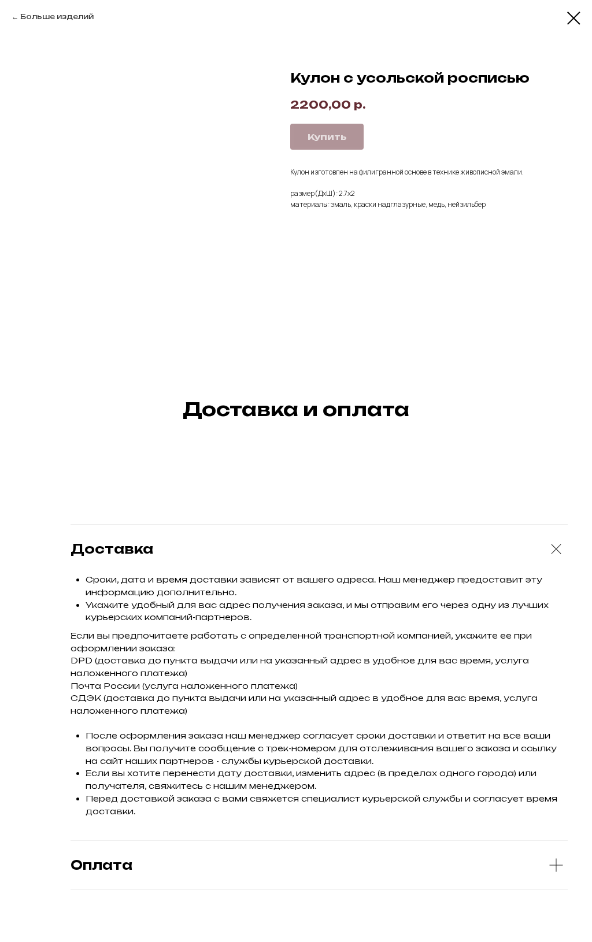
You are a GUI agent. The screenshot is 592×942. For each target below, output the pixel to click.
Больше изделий (57, 16)
